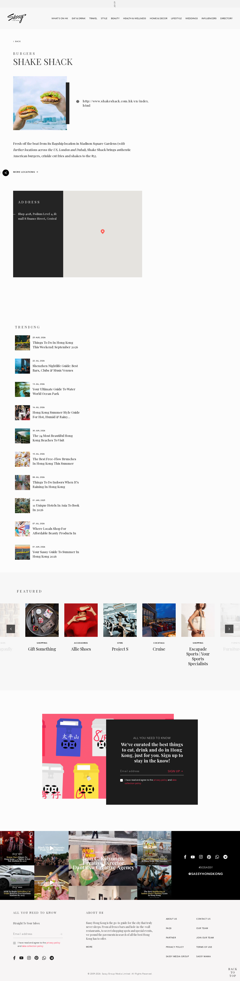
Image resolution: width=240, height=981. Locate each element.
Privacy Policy (175, 947)
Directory (226, 18)
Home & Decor (158, 18)
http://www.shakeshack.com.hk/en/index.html (116, 103)
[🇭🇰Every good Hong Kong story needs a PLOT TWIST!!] (103, 865)
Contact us (203, 919)
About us (171, 919)
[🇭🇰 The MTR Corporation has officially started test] (17, 882)
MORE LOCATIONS (24, 171)
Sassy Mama (203, 956)
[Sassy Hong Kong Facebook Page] (185, 857)
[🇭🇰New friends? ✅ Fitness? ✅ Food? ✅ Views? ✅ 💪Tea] (51, 848)
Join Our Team (205, 937)
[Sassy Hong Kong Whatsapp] (217, 857)
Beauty (115, 18)
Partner (171, 937)
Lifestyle (176, 18)
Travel (93, 18)
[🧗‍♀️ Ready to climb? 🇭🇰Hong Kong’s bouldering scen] (154, 882)
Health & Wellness (134, 18)
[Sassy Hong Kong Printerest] (209, 857)
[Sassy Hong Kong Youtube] (193, 857)
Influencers (209, 18)
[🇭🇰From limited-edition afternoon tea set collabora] (154, 848)
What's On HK (60, 18)
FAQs (169, 928)
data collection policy (32, 946)
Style (104, 18)
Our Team (202, 928)
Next (229, 638)
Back (18, 41)
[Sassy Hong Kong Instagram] (201, 857)
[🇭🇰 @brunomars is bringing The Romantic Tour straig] (17, 848)
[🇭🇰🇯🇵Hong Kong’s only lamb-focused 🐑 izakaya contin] (51, 882)
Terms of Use (204, 947)
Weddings (191, 18)
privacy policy (160, 779)
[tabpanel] (47, 343)
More (89, 947)
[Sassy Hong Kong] (17, 18)
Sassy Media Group (177, 956)
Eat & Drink (79, 18)
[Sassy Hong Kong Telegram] (225, 857)
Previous (11, 638)
